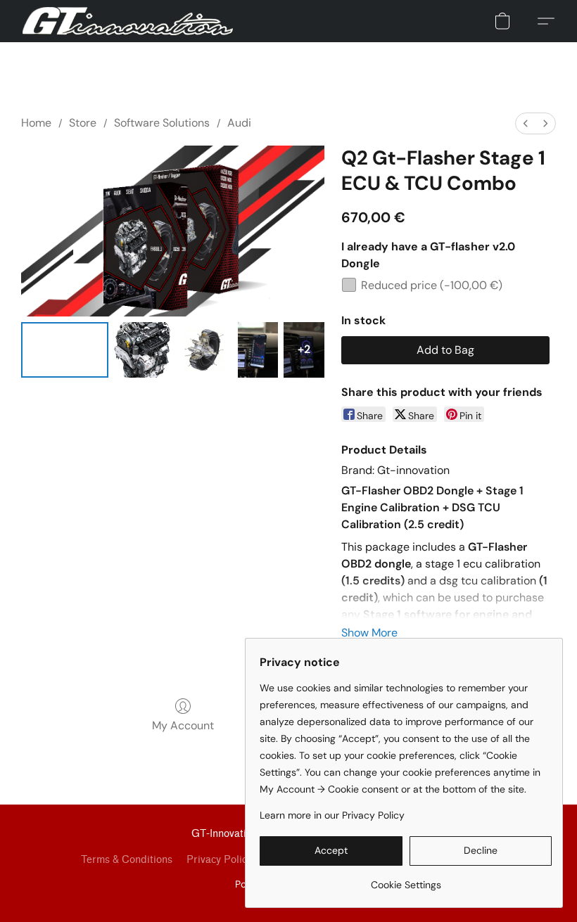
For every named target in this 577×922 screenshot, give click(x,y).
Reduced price (431, 285)
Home (36, 122)
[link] (406, 879)
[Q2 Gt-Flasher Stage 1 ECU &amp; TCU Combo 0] (64, 350)
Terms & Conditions (126, 860)
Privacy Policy (219, 860)
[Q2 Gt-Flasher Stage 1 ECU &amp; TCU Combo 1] (142, 350)
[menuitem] (525, 123)
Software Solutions (162, 122)
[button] (128, 21)
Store (82, 122)
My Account (183, 725)
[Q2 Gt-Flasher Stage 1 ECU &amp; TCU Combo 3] (258, 350)
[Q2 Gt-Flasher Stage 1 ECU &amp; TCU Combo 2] (204, 350)
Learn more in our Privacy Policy (332, 815)
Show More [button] (369, 632)
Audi (239, 122)
